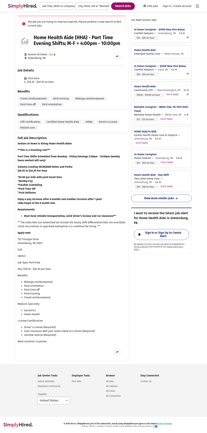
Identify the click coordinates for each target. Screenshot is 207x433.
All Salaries (112, 386)
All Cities (110, 391)
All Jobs (110, 381)
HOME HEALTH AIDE (145, 131)
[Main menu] (197, 6)
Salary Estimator (46, 381)
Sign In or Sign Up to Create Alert (163, 234)
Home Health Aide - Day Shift (151, 174)
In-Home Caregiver (145, 154)
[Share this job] (117, 56)
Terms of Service (141, 247)
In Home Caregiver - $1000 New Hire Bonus (159, 29)
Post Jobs (152, 6)
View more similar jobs (159, 198)
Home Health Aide (145, 50)
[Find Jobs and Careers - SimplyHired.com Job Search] (22, 6)
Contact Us (146, 381)
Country (42, 394)
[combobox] (56, 6)
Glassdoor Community (49, 386)
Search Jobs (123, 6)
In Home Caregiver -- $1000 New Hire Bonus (160, 66)
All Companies (113, 396)
